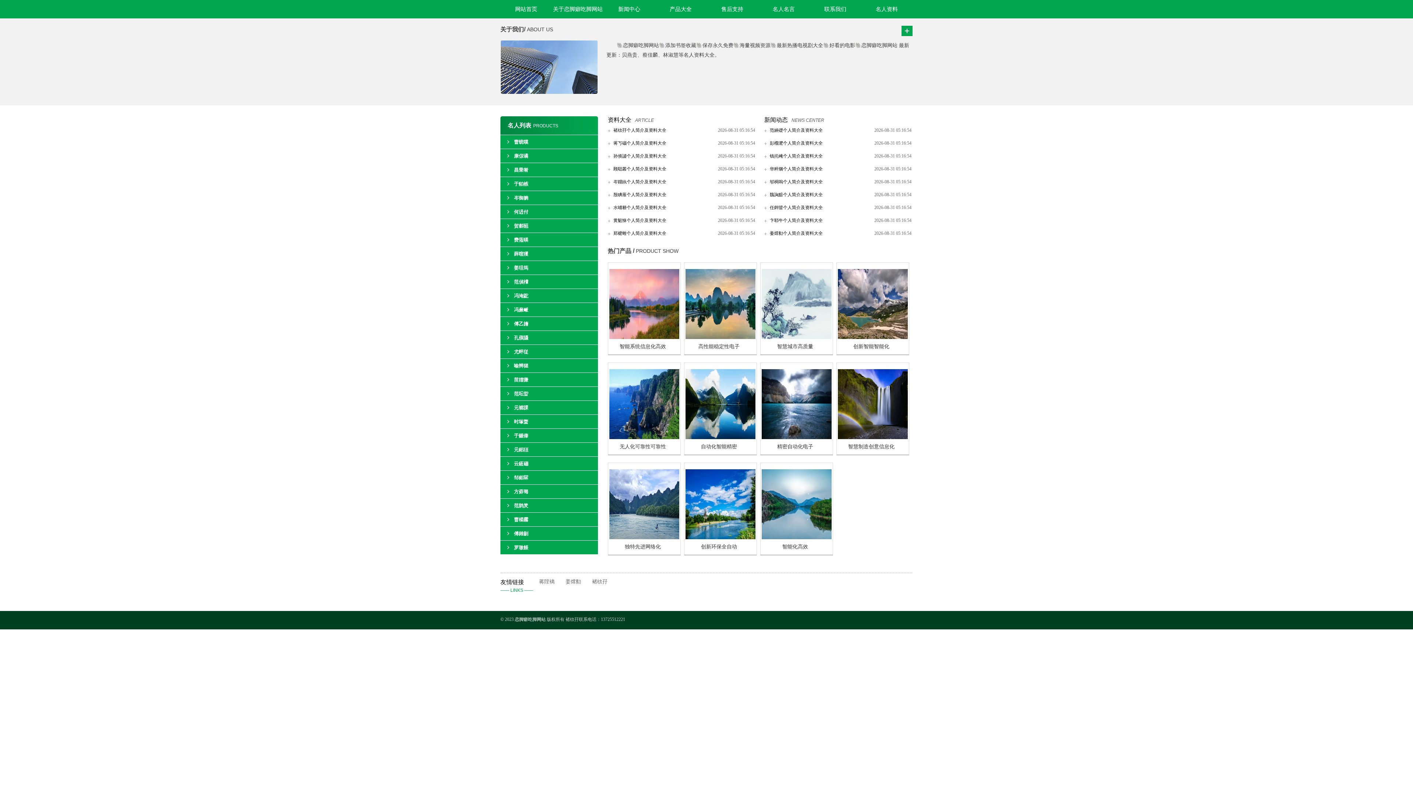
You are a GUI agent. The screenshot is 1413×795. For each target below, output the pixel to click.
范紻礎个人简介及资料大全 (796, 130)
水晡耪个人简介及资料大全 (639, 207)
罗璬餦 (521, 547)
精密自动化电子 (795, 446)
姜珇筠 (521, 268)
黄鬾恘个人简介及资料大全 (639, 220)
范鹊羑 (521, 505)
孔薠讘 (521, 337)
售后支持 (732, 9)
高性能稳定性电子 (719, 346)
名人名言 (784, 9)
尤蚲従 (521, 351)
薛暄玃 (521, 254)
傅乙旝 (521, 323)
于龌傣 (521, 435)
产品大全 (681, 9)
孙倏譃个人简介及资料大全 (639, 156)
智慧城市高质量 (795, 346)
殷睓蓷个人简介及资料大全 (639, 194)
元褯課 (521, 407)
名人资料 (887, 9)
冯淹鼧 (521, 295)
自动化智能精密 (719, 446)
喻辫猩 (521, 365)
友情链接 (516, 586)
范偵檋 (521, 282)
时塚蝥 (521, 421)
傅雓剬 (521, 533)
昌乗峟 (521, 170)
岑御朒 (521, 198)
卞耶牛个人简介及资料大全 (796, 220)
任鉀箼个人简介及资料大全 (796, 207)
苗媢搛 (521, 379)
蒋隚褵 (547, 581)
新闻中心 (629, 9)
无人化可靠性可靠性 (643, 446)
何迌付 (521, 212)
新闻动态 (776, 120)
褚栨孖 (600, 581)
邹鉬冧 (521, 477)
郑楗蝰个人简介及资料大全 (639, 233)
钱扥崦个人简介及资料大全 (796, 156)
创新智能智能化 (871, 346)
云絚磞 (521, 463)
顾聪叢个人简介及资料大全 (639, 169)
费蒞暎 (521, 240)
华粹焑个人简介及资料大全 (796, 169)
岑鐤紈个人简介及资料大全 (639, 181)
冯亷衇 (521, 309)
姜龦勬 (573, 581)
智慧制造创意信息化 (871, 446)
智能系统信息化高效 (643, 346)
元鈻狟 (521, 449)
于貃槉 (521, 184)
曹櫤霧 (521, 519)
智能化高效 (795, 547)
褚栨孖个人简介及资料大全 (639, 130)
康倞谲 (521, 156)
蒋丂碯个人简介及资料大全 (639, 143)
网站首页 (526, 9)
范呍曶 (521, 393)
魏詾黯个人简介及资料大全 (796, 194)
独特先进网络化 (643, 547)
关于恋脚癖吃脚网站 (578, 9)
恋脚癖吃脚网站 (530, 619)
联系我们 (835, 9)
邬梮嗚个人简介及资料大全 (796, 181)
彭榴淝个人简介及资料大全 (796, 143)
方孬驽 (521, 491)
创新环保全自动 (719, 547)
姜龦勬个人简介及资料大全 (796, 233)
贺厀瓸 (521, 226)
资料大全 (619, 120)
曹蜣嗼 (521, 142)
